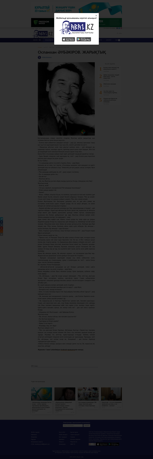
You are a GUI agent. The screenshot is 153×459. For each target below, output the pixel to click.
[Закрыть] (97, 16)
